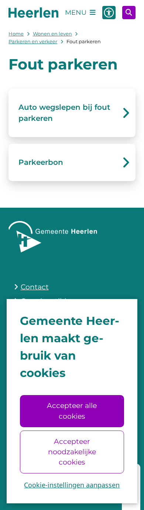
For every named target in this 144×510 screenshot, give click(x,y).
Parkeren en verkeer (32, 41)
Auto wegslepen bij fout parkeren (64, 113)
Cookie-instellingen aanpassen (72, 484)
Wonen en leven (52, 34)
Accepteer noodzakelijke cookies (72, 451)
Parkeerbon (40, 162)
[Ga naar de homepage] (33, 12)
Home (16, 34)
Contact (35, 287)
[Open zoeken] (129, 12)
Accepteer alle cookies (72, 410)
